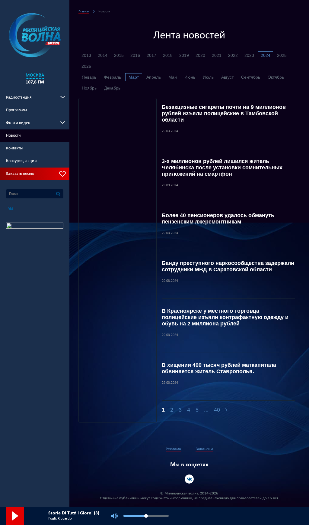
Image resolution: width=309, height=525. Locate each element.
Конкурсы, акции (21, 161)
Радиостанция (19, 97)
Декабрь (112, 88)
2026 (86, 66)
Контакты (14, 148)
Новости (13, 135)
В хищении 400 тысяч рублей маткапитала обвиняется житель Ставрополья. (219, 368)
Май (172, 77)
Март (134, 77)
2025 (282, 55)
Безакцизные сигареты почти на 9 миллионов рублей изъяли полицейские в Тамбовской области (224, 113)
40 (217, 410)
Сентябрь (250, 77)
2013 (86, 55)
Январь (89, 77)
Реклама (173, 449)
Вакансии (204, 449)
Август (227, 77)
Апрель (153, 77)
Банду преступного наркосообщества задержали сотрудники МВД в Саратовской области (228, 266)
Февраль (112, 77)
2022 (233, 55)
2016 (135, 55)
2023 (249, 55)
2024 (265, 55)
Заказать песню (20, 173)
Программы (16, 110)
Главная (83, 11)
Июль (208, 77)
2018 (168, 55)
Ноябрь (89, 88)
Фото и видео (18, 123)
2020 (200, 55)
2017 (151, 55)
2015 (119, 55)
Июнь (189, 77)
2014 (102, 55)
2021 (216, 55)
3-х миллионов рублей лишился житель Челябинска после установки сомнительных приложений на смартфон (222, 167)
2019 (184, 55)
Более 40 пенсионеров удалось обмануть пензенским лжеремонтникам (218, 218)
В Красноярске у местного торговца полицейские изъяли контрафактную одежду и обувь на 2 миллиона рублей (225, 317)
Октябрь (276, 77)
